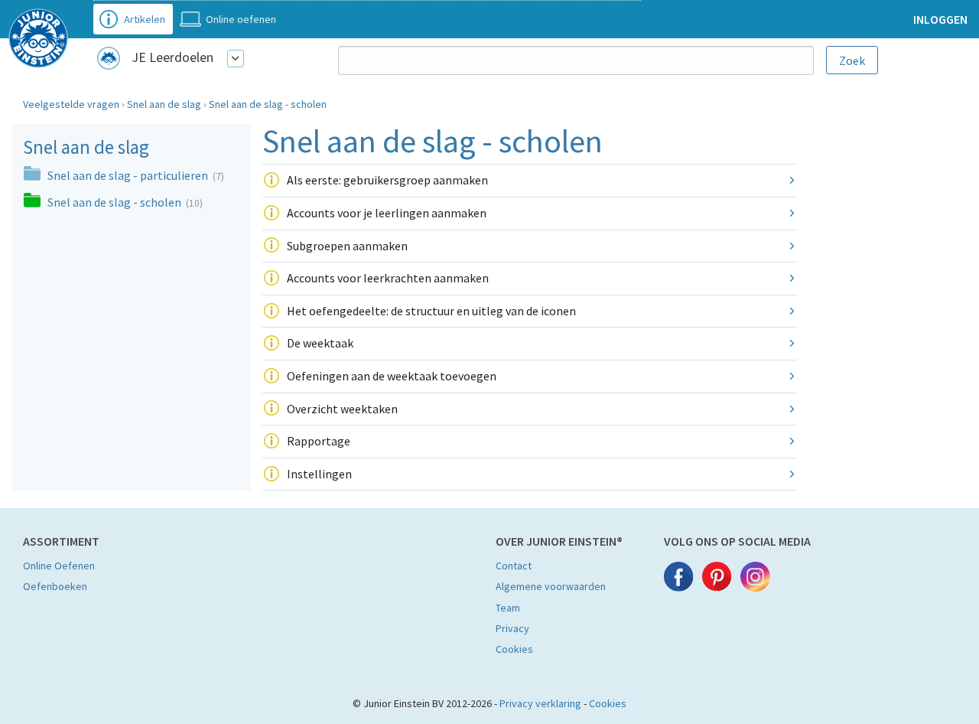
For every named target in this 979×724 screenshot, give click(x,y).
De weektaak (320, 343)
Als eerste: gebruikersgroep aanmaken (387, 180)
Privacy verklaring (540, 703)
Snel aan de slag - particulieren (128, 175)
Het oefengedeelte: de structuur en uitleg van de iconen (431, 310)
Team (508, 608)
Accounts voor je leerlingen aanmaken (386, 212)
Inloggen (940, 19)
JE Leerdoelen (172, 57)
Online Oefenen (59, 565)
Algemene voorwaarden (551, 586)
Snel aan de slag (164, 104)
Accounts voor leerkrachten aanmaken (388, 277)
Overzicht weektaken (342, 408)
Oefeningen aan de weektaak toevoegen (391, 375)
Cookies (514, 649)
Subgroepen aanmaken (347, 245)
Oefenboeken (55, 586)
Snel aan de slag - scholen (268, 104)
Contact (514, 565)
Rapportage (318, 440)
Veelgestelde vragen (71, 104)
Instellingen (319, 473)
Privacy (512, 628)
